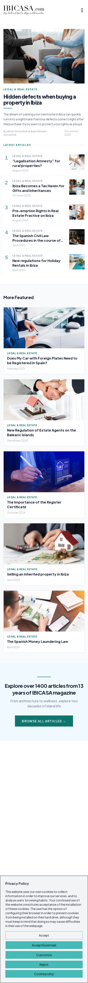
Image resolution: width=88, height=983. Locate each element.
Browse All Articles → (44, 721)
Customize (44, 955)
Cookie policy (44, 974)
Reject (44, 964)
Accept (44, 935)
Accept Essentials (44, 945)
